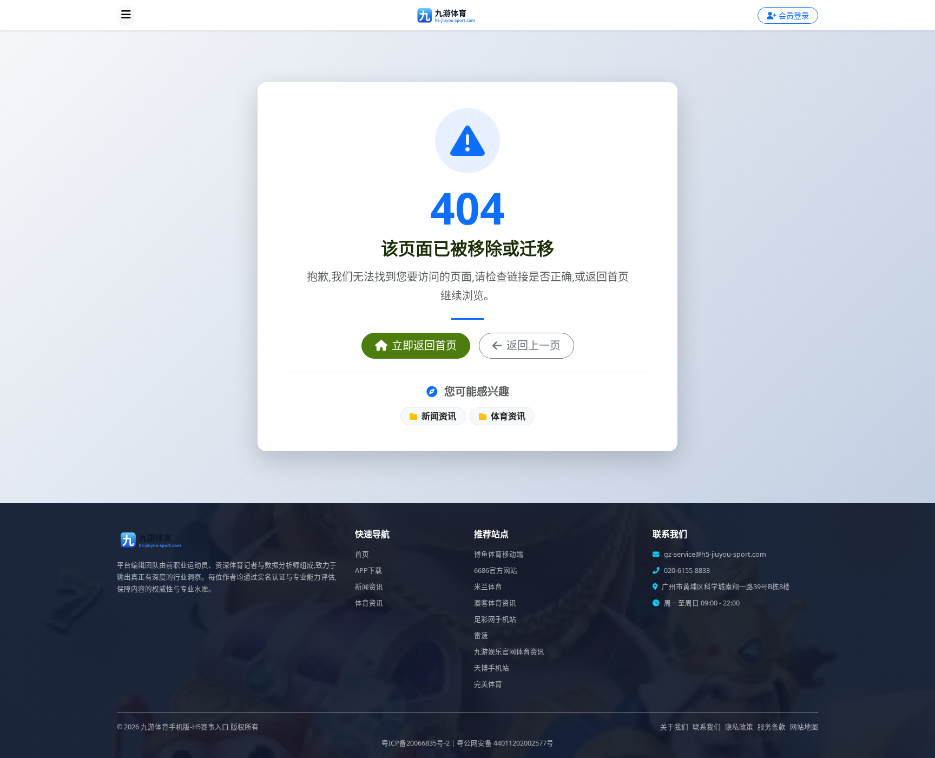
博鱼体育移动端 (498, 554)
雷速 (481, 635)
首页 (362, 554)
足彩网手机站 (495, 619)
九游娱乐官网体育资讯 (509, 651)
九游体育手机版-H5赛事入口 (185, 726)
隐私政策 (739, 726)
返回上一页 (533, 345)
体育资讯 (507, 416)
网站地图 (804, 726)
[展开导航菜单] (126, 15)
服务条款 (772, 726)
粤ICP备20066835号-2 (415, 743)
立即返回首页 (424, 345)
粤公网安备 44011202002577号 (505, 743)
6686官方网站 (495, 570)
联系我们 (707, 726)
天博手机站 (491, 668)
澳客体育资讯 (495, 603)
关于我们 (674, 726)
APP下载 (368, 570)
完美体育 (488, 684)
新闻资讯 (437, 416)
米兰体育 (488, 586)
